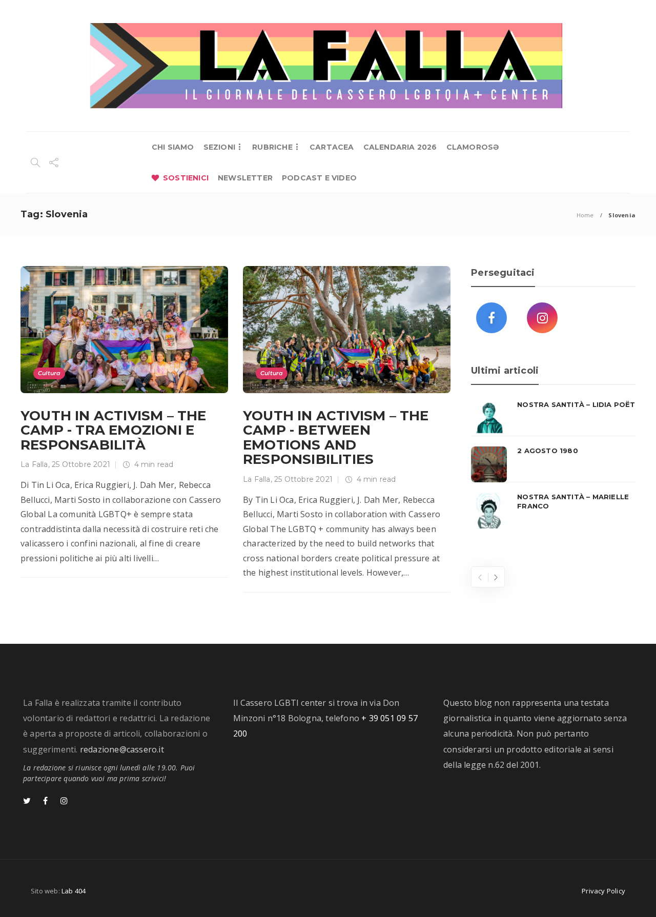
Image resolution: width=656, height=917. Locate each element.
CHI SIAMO (173, 147)
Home (585, 215)
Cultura (49, 373)
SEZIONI (219, 147)
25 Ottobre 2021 (81, 464)
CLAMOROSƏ (472, 147)
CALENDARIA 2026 (400, 147)
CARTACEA (332, 147)
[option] (553, 464)
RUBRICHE (272, 147)
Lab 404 (73, 890)
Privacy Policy (603, 890)
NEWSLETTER (245, 177)
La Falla (34, 464)
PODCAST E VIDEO (319, 177)
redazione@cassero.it (122, 749)
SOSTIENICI (186, 177)
